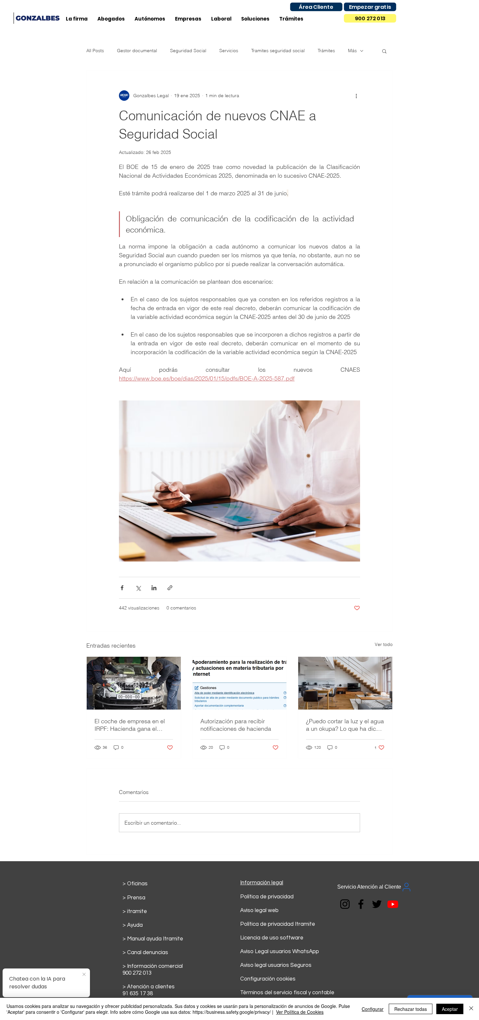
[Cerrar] (471, 1009)
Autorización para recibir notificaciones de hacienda (235, 724)
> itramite (135, 911)
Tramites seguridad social (278, 50)
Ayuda (135, 925)
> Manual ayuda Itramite (153, 939)
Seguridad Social (188, 50)
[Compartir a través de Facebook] (122, 588)
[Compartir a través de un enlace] (170, 588)
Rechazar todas (410, 1009)
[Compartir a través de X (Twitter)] (138, 588)
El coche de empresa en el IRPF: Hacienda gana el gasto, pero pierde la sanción (132, 724)
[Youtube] (392, 904)
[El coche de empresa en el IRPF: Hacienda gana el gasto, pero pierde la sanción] (134, 683)
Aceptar (450, 1009)
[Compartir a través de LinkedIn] (154, 588)
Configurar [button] (373, 1009)
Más (352, 50)
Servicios (228, 50)
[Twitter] (376, 904)
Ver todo (384, 644)
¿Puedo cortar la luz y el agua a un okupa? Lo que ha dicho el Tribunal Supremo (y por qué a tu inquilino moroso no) (345, 724)
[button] (384, 50)
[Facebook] (361, 904)
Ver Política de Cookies (300, 1012)
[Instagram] (345, 904)
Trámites (326, 50)
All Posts (95, 50)
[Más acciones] (356, 95)
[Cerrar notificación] (84, 975)
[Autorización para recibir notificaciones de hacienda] (240, 683)
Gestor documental (137, 50)
